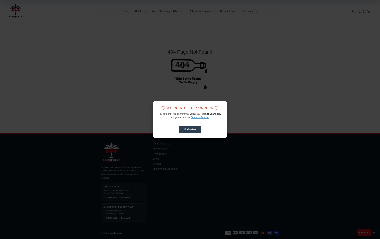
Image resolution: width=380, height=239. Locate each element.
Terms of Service (200, 117)
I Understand (190, 129)
